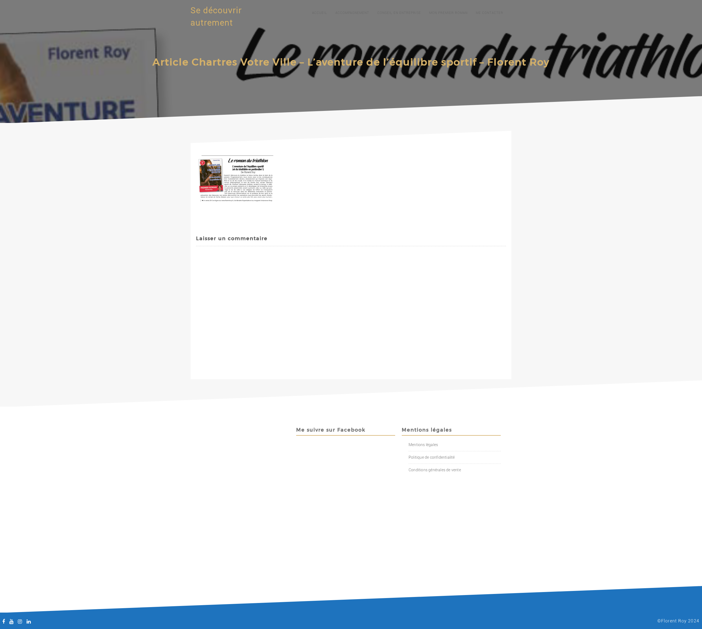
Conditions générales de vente (435, 470)
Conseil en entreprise (399, 13)
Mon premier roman (448, 13)
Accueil (319, 13)
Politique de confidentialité (432, 457)
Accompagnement (352, 13)
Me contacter (489, 13)
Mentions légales (423, 445)
